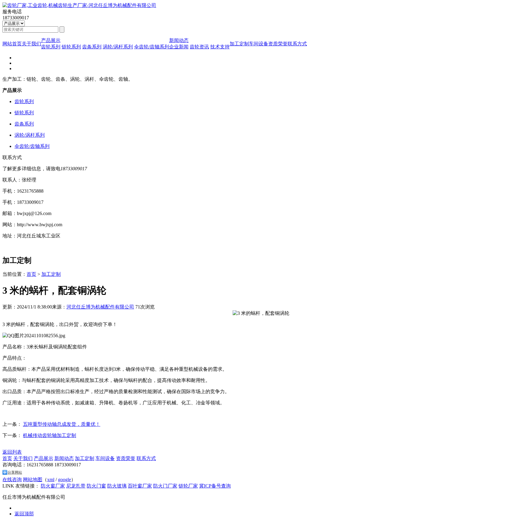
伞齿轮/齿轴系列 (151, 46)
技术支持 (220, 46)
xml (50, 479)
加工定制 (239, 43)
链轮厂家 (188, 485)
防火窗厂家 (53, 485)
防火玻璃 (117, 485)
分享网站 (15, 472)
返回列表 (12, 452)
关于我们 (31, 43)
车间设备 (258, 43)
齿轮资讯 (199, 46)
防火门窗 (96, 485)
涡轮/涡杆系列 (118, 46)
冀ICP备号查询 (215, 485)
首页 (31, 274)
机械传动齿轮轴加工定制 (49, 435)
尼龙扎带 (75, 485)
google (64, 479)
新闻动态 (178, 40)
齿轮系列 (50, 46)
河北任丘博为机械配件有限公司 (100, 306)
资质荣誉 (278, 43)
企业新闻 (178, 46)
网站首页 (12, 43)
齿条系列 (92, 46)
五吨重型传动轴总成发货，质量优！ (61, 424)
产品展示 (50, 40)
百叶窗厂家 (140, 485)
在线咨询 (12, 479)
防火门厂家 (165, 485)
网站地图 (32, 479)
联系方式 (297, 43)
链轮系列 (71, 46)
